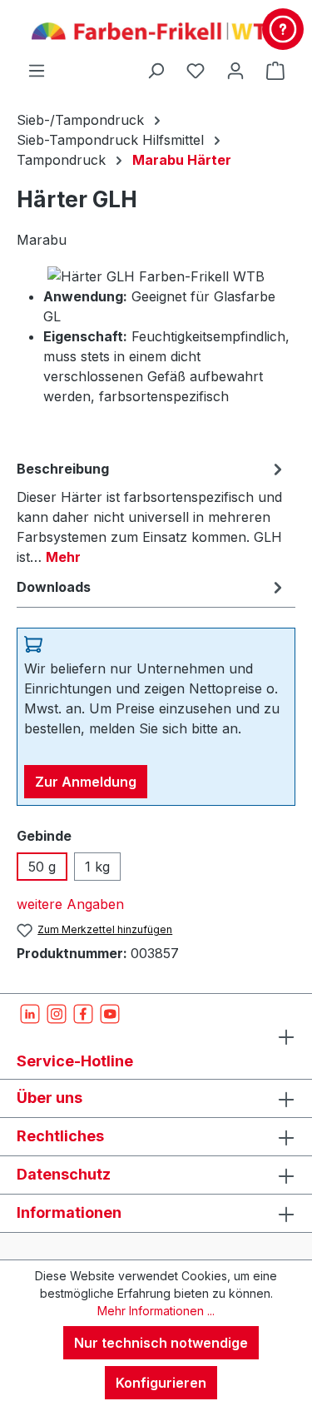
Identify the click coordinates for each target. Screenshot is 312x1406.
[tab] (152, 512)
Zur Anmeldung (85, 781)
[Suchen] (156, 70)
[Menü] (37, 70)
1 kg (97, 866)
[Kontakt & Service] (283, 29)
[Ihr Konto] (235, 70)
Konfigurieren (161, 1382)
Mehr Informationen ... (156, 1311)
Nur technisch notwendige (161, 1342)
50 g (42, 866)
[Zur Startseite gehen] (156, 30)
